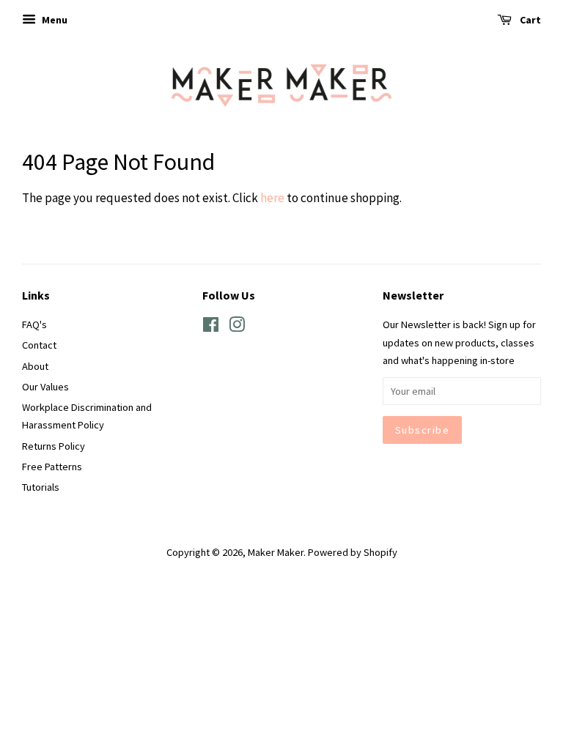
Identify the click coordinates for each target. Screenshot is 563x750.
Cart (529, 19)
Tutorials (40, 487)
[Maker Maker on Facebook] (210, 327)
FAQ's (34, 324)
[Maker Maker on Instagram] (237, 327)
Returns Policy (53, 446)
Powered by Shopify (352, 552)
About (35, 366)
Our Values (45, 386)
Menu (53, 19)
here (272, 198)
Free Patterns (52, 466)
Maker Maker (275, 552)
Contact (39, 345)
